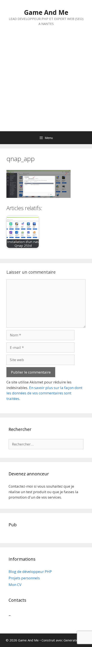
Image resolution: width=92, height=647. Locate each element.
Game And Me (46, 12)
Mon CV (15, 584)
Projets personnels (24, 577)
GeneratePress (75, 640)
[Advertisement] (46, 83)
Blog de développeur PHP (30, 571)
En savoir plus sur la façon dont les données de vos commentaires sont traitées (44, 393)
